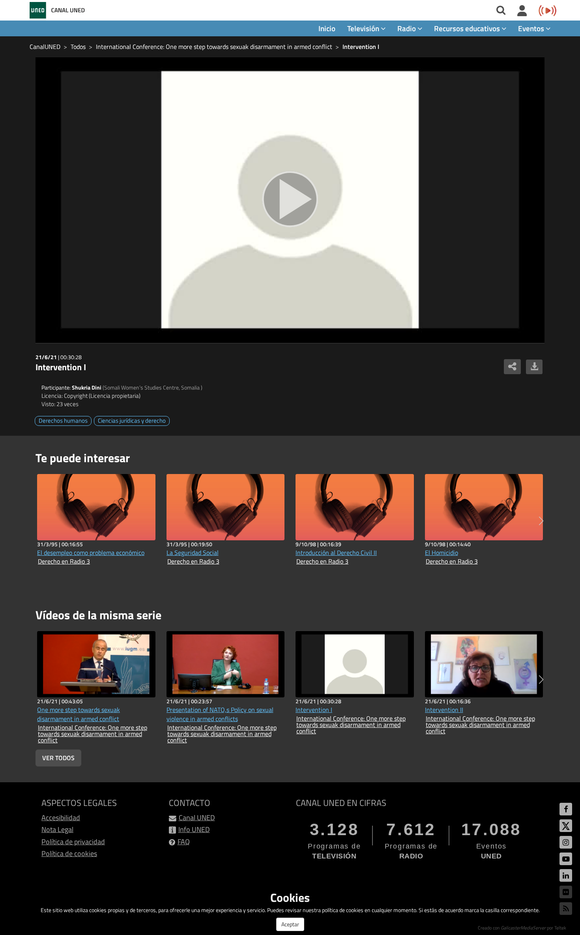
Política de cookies (69, 853)
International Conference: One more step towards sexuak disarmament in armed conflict (214, 46)
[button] (541, 521)
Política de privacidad (73, 841)
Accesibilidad (60, 817)
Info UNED (194, 829)
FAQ (184, 841)
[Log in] (522, 11)
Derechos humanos (63, 420)
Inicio (326, 28)
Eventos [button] (532, 28)
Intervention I (360, 46)
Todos (78, 46)
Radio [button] (407, 28)
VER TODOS (58, 758)
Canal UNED (197, 817)
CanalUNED (45, 46)
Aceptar (290, 924)
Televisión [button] (364, 28)
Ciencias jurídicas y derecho (132, 420)
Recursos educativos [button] (467, 28)
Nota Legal (57, 829)
